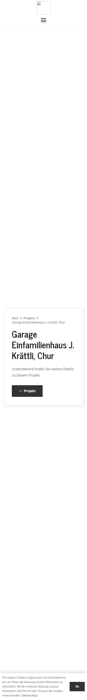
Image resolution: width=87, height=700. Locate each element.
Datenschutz (29, 695)
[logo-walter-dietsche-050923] (43, 8)
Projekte (29, 318)
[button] (43, 20)
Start (15, 318)
